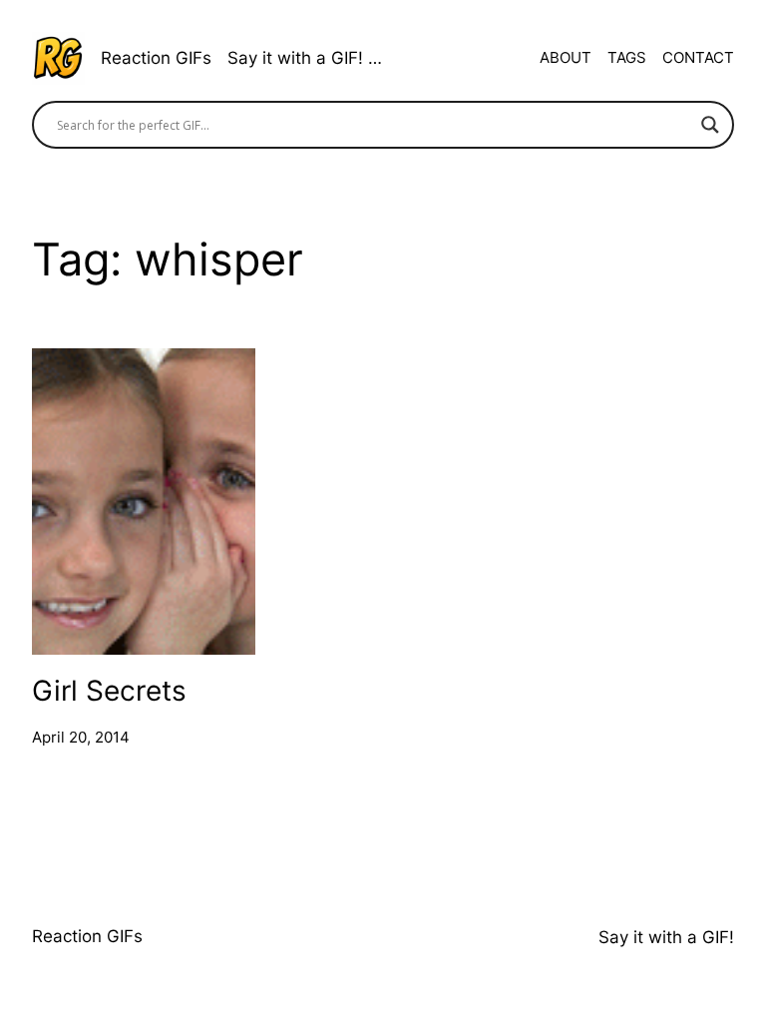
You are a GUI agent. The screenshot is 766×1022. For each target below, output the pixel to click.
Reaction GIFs (156, 58)
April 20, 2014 (81, 737)
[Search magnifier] (710, 125)
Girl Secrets (109, 690)
